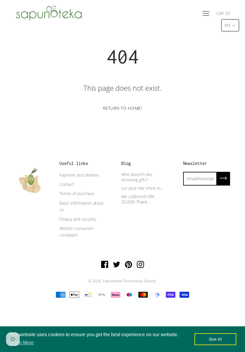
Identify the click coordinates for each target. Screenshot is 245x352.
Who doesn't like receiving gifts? (136, 177)
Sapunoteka (112, 280)
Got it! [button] (215, 339)
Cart (223, 13)
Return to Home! (122, 108)
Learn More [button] (22, 342)
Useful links (73, 163)
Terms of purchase (76, 193)
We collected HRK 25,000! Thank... (137, 199)
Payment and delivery (79, 175)
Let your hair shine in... (142, 188)
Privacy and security (77, 219)
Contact (66, 184)
